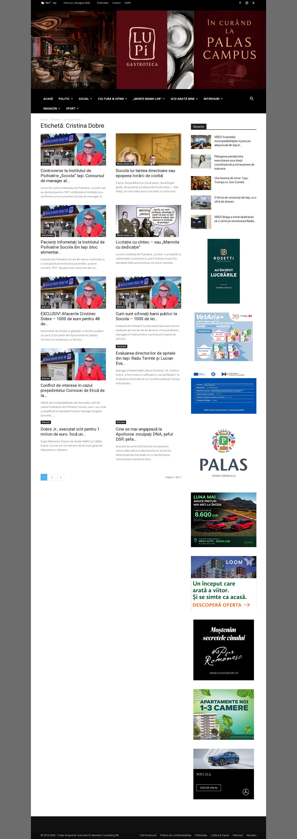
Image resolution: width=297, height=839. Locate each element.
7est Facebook (148, 835)
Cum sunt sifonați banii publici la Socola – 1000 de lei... (146, 316)
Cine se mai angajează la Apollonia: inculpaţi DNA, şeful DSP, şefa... (144, 434)
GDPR (127, 2)
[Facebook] (240, 3)
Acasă (44, 119)
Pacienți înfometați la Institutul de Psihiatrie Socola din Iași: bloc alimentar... (73, 247)
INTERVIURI (211, 99)
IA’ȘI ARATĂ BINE (183, 99)
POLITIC (64, 99)
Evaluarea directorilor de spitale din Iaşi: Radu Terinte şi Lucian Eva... (145, 358)
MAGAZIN (50, 108)
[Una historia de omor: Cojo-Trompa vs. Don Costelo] (201, 183)
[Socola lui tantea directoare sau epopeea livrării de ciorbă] (148, 149)
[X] (253, 3)
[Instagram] (247, 3)
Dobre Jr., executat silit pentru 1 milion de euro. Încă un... (70, 432)
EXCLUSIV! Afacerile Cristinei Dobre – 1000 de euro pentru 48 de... (70, 318)
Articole (46, 163)
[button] (251, 99)
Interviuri (238, 835)
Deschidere (48, 235)
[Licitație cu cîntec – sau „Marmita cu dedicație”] (148, 221)
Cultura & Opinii (220, 835)
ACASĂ (48, 99)
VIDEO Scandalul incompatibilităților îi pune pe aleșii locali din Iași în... (232, 141)
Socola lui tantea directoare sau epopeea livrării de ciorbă (145, 173)
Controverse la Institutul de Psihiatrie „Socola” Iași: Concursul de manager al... (72, 175)
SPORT (71, 108)
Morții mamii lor (125, 163)
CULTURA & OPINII (111, 99)
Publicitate (102, 2)
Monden (251, 835)
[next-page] (60, 477)
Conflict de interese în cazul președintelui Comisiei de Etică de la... (73, 390)
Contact (116, 2)
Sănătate (121, 346)
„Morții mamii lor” (147, 99)
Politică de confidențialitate (175, 835)
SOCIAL (84, 99)
